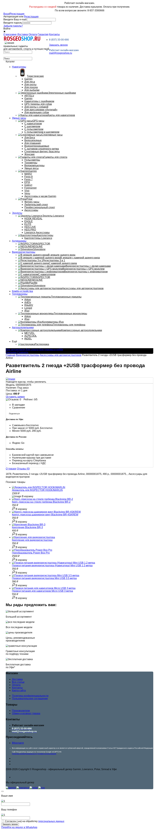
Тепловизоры (19, 294)
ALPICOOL (30, 336)
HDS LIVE (30, 227)
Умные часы (19, 118)
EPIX (27, 182)
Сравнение (18, 407)
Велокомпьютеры (34, 165)
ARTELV (29, 95)
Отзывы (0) (23, 468)
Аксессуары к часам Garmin (40, 196)
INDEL (28, 338)
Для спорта (32, 349)
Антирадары (19, 241)
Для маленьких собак (36, 112)
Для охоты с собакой (36, 107)
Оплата (33, 34)
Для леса (29, 81)
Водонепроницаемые (36, 146)
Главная (10, 355)
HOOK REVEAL (33, 218)
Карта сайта (19, 690)
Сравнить (22, 352)
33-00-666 (59, 39)
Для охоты (30, 84)
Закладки (11, 352)
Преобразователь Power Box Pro (31, 552)
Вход (6, 13)
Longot (28, 308)
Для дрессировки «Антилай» (40, 109)
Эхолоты (17, 213)
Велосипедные (33, 140)
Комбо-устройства (22, 291)
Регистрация (17, 13)
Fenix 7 (28, 179)
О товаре (11, 468)
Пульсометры (32, 160)
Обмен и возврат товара (26, 713)
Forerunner (30, 188)
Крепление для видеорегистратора (32, 540)
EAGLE (28, 221)
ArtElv (27, 302)
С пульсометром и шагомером (41, 132)
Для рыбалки (31, 90)
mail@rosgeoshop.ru (60, 53)
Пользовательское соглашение (30, 698)
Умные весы (31, 168)
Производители (21, 710)
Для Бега (29, 137)
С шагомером (32, 126)
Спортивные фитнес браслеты (42, 151)
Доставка (22, 34)
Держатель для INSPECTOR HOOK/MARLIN (37, 490)
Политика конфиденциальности (30, 695)
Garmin (28, 79)
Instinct (28, 185)
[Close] (2, 791)
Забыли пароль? (13, 26)
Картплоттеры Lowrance (38, 238)
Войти (6, 28)
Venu (27, 193)
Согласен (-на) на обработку (34, 821)
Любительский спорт (36, 204)
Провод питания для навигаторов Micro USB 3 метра (42, 591)
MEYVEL (29, 333)
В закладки (18, 404)
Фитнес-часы (31, 201)
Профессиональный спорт (39, 207)
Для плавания (32, 143)
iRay (27, 310)
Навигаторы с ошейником (39, 101)
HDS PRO (30, 229)
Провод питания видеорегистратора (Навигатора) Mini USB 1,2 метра (52, 565)
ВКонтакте (18, 743)
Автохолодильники (23, 327)
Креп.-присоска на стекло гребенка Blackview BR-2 (41, 502)
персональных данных (51, 821)
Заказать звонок (58, 45)
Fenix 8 (28, 176)
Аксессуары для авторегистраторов (60, 355)
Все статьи (18, 682)
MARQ (28, 174)
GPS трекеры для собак (38, 104)
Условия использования (46, 754)
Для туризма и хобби (51, 349)
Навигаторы (19, 66)
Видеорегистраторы (23, 252)
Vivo (26, 190)
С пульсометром (33, 129)
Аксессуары (31, 210)
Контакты (54, 34)
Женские (29, 154)
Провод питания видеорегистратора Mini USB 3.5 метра (44, 578)
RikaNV (28, 305)
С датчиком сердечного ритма (41, 148)
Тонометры (30, 162)
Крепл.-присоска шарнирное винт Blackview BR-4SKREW (45, 514)
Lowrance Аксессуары (37, 232)
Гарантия (43, 34)
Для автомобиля (15, 349)
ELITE (27, 224)
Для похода (31, 87)
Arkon (27, 299)
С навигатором (33, 123)
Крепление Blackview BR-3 (27, 527)
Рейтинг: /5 (30, 399)
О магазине (10, 34)
